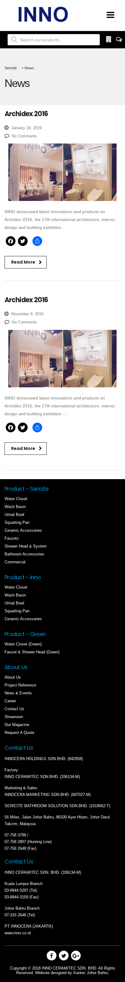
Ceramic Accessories (23, 530)
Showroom (14, 716)
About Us (13, 677)
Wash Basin (15, 506)
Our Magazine (17, 724)
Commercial (15, 562)
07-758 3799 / (17, 835)
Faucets (12, 538)
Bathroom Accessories (24, 554)
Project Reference (20, 685)
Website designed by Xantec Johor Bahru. (72, 972)
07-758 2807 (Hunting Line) (28, 841)
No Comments (24, 136)
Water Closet (16, 498)
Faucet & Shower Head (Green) (32, 652)
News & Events (18, 693)
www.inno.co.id (18, 933)
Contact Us (14, 709)
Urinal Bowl (14, 514)
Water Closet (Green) (23, 644)
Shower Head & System (26, 546)
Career (10, 701)
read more (23, 262)
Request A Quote (19, 732)
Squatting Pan (17, 522)
